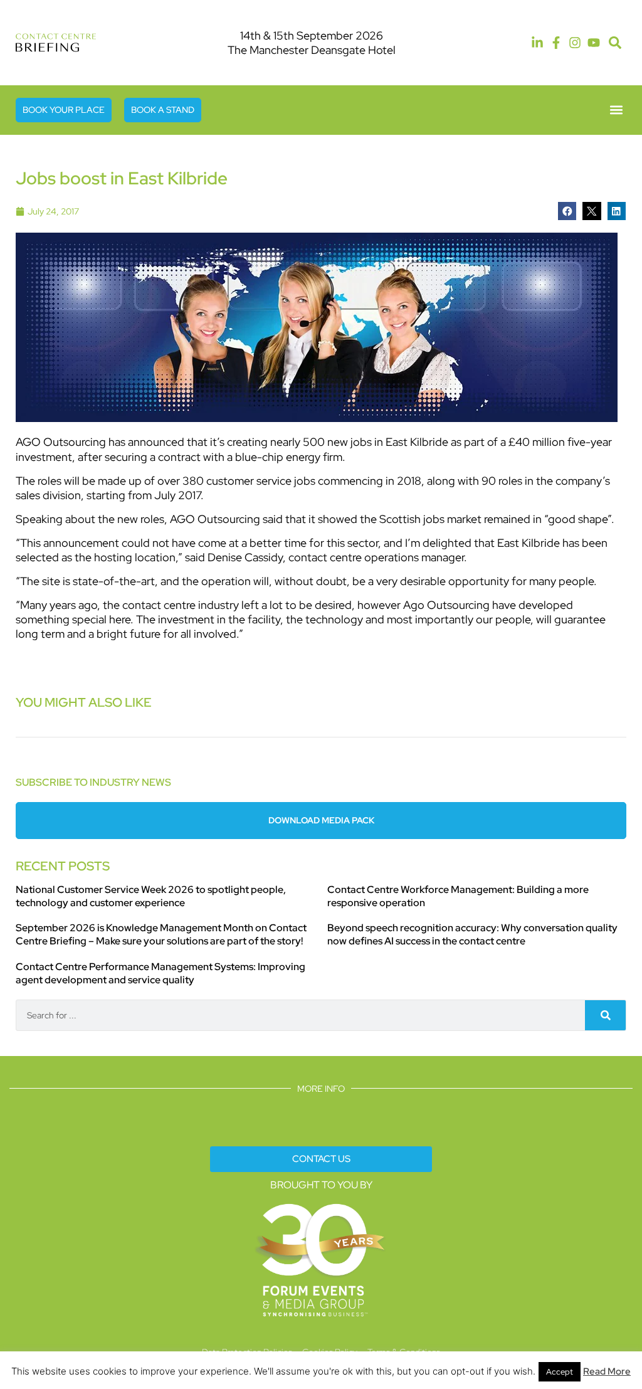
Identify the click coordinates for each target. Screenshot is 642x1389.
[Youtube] (593, 42)
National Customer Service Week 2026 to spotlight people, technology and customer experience (151, 896)
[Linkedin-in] (537, 42)
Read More (607, 1371)
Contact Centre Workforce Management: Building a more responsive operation (458, 896)
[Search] (605, 1015)
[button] (614, 43)
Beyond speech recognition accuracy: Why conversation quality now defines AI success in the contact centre (472, 934)
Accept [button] (559, 1371)
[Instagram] (575, 42)
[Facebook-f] (556, 42)
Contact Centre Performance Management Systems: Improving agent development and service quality (160, 973)
